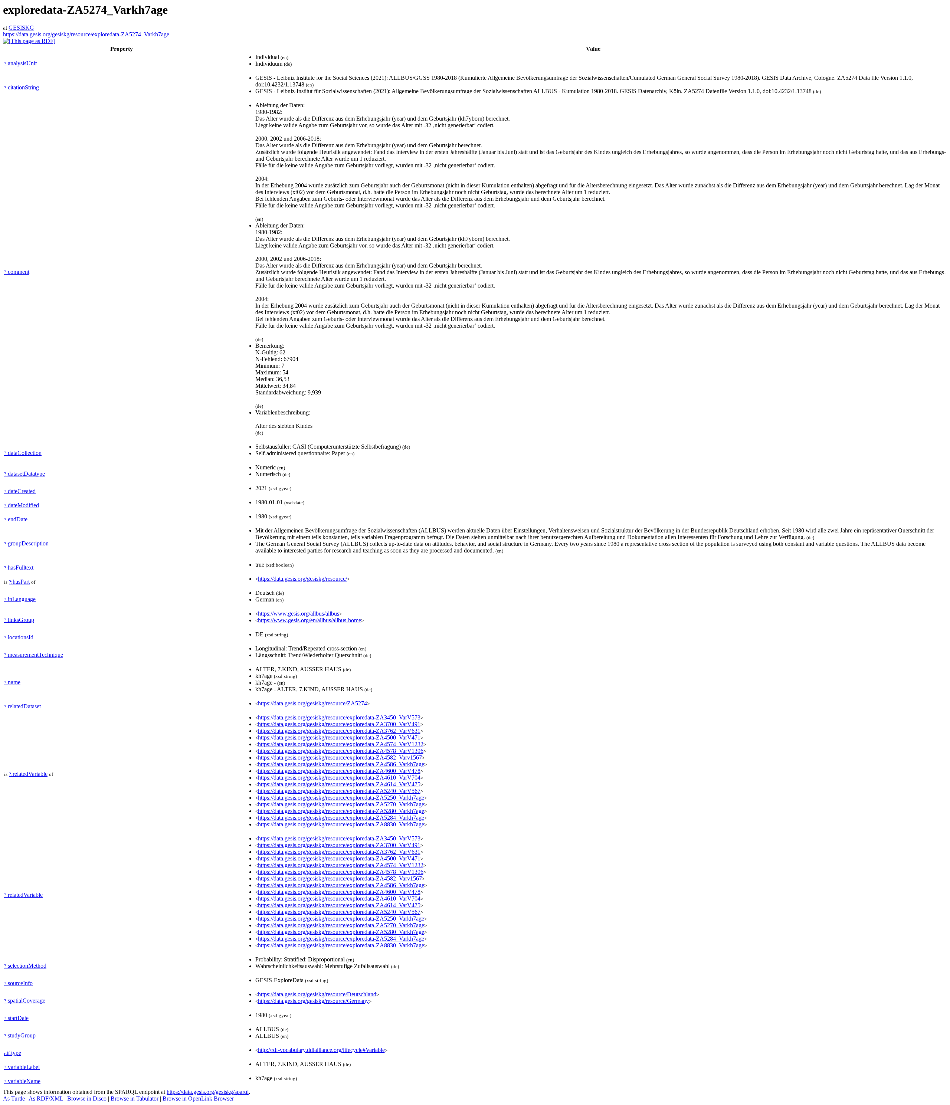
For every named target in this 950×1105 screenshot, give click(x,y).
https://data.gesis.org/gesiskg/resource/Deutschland (317, 994)
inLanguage (20, 599)
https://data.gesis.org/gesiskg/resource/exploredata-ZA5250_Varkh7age (341, 797)
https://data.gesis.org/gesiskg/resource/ (302, 579)
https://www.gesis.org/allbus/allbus (298, 613)
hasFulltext (18, 567)
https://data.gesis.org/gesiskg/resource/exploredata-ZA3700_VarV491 (339, 724)
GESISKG (21, 27)
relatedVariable (28, 774)
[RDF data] (29, 41)
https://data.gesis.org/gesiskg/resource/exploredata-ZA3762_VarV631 (339, 731)
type (12, 1053)
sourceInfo (18, 983)
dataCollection (23, 453)
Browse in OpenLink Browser (198, 1098)
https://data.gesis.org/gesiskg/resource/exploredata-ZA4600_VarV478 (339, 771)
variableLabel (22, 1067)
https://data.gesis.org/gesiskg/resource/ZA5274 (312, 703)
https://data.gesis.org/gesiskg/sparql (208, 1092)
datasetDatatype (24, 473)
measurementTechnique (33, 655)
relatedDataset (22, 706)
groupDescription (26, 543)
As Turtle (14, 1098)
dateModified (21, 505)
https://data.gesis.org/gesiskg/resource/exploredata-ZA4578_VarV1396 (340, 751)
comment (16, 272)
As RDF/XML (46, 1098)
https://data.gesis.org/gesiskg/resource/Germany (313, 1001)
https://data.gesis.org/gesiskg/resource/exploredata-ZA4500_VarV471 (339, 737)
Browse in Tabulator (134, 1098)
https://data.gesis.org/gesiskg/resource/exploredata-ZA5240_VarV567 (339, 791)
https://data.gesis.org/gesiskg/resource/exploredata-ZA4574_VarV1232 (340, 744)
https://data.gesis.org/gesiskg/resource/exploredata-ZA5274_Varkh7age (86, 34)
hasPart (19, 581)
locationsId (18, 637)
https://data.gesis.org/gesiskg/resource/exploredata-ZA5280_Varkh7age (341, 811)
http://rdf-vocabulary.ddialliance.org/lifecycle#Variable (321, 1050)
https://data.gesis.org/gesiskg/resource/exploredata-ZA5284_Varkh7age (341, 817)
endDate (15, 519)
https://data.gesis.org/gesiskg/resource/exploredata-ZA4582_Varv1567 (340, 757)
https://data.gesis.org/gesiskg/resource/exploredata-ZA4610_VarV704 (339, 777)
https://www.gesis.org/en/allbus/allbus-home (309, 620)
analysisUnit (20, 63)
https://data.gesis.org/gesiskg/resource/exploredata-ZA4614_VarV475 (339, 784)
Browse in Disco (87, 1098)
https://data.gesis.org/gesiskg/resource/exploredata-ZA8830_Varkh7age (341, 824)
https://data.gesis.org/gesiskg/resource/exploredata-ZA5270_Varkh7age (341, 804)
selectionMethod (25, 966)
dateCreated (20, 491)
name (12, 682)
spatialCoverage (24, 1000)
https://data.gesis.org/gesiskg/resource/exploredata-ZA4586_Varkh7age (341, 764)
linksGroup (19, 620)
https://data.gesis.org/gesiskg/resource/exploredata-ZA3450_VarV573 (339, 717)
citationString (21, 87)
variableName (22, 1081)
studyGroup (20, 1035)
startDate (16, 1018)
